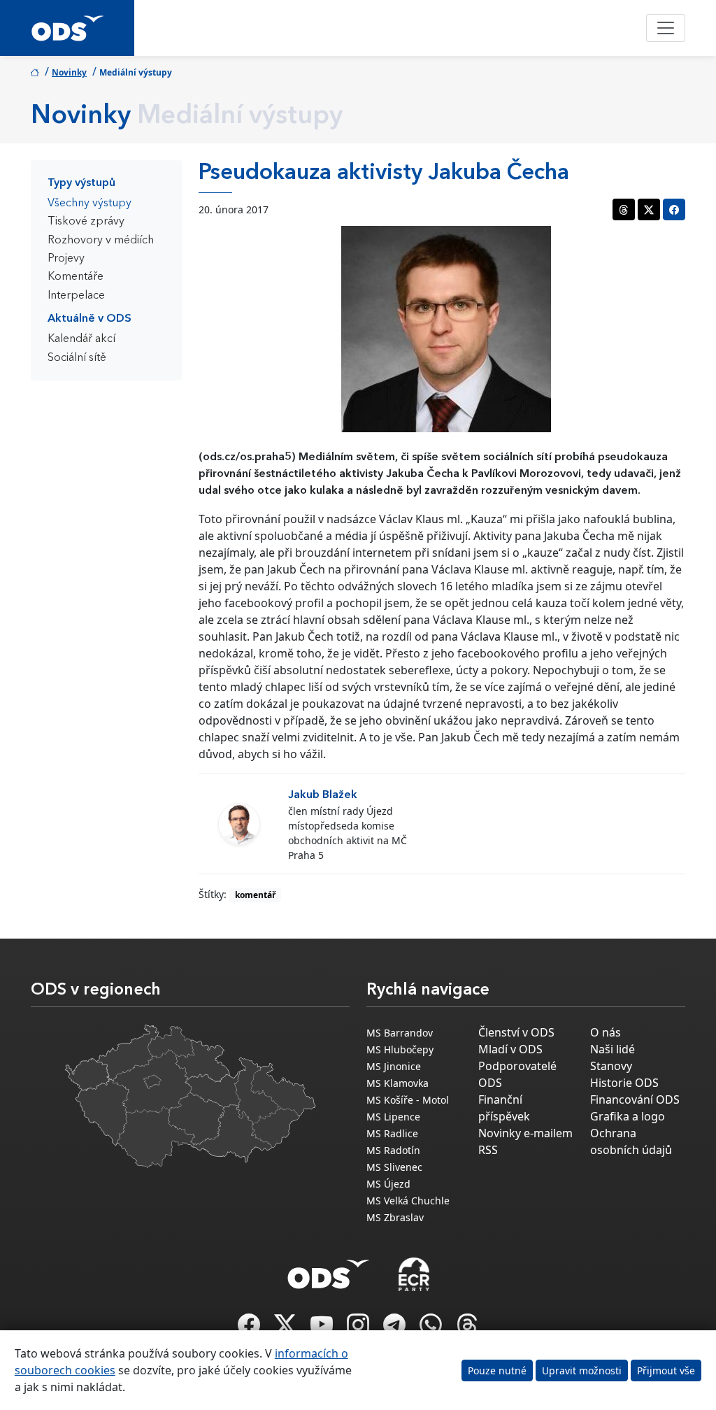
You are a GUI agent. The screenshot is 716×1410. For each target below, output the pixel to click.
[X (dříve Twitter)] (286, 1329)
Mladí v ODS (510, 1049)
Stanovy (611, 1066)
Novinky (69, 72)
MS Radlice (392, 1133)
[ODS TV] (323, 1329)
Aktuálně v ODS (89, 319)
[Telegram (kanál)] (395, 1329)
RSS (488, 1150)
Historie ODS (624, 1082)
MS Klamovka (397, 1083)
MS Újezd (388, 1183)
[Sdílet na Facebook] (674, 209)
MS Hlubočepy (400, 1049)
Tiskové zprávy (86, 221)
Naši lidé (612, 1049)
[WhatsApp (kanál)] (432, 1329)
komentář (255, 895)
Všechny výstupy (89, 203)
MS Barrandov (399, 1032)
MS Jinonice (393, 1066)
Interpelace (76, 295)
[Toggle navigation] (665, 28)
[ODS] (329, 1270)
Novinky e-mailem (525, 1133)
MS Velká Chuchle (408, 1200)
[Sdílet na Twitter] (649, 209)
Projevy (66, 258)
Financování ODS (635, 1099)
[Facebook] (250, 1329)
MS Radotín (393, 1150)
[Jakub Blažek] (239, 824)
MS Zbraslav (395, 1217)
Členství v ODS (516, 1032)
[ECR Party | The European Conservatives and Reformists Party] (414, 1274)
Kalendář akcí (81, 339)
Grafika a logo (627, 1116)
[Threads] (467, 1329)
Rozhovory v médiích (101, 240)
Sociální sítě (77, 358)
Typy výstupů (81, 183)
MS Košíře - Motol (407, 1099)
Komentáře (75, 277)
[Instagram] (359, 1329)
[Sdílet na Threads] (624, 209)
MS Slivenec (394, 1167)
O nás (605, 1032)
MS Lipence (393, 1116)
